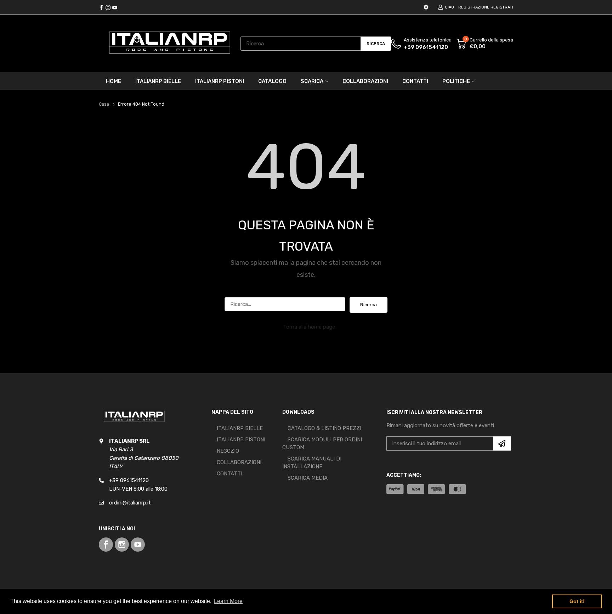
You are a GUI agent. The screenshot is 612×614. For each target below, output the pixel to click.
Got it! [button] (577, 601)
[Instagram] (114, 7)
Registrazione (473, 7)
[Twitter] (108, 7)
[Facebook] (101, 7)
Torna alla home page (309, 327)
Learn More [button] (228, 601)
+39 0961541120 (426, 47)
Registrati (502, 7)
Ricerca (368, 304)
